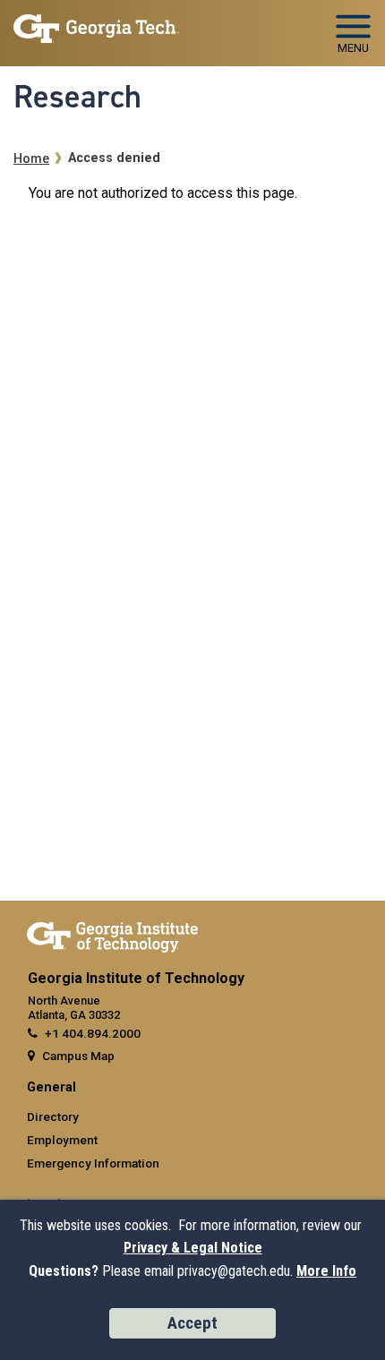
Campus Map (78, 1055)
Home (31, 159)
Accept (192, 1323)
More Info (326, 1270)
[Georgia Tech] (112, 934)
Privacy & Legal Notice (193, 1247)
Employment (62, 1140)
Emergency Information (93, 1163)
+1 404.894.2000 (93, 1033)
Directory (53, 1116)
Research (77, 97)
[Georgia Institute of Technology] (96, 25)
